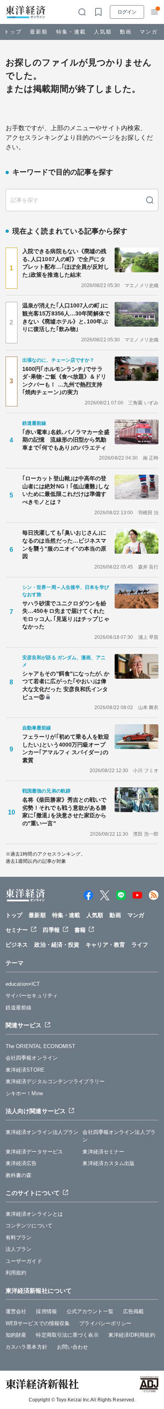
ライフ (139, 944)
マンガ (149, 32)
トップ (13, 32)
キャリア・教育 (105, 944)
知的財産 (16, 1335)
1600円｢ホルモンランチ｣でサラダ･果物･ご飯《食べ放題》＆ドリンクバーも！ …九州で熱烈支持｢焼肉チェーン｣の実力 (64, 381)
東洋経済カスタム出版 (108, 1163)
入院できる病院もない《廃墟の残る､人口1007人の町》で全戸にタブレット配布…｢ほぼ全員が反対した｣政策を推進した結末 (65, 263)
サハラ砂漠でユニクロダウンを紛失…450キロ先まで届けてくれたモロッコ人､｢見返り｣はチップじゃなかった (65, 615)
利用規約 (16, 1273)
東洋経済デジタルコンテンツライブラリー (55, 1081)
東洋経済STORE (25, 1070)
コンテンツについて (29, 1226)
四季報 (51, 930)
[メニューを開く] (154, 12)
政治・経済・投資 (56, 944)
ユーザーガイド (24, 1261)
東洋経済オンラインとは (34, 1214)
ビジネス (17, 944)
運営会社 (16, 1311)
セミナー (17, 930)
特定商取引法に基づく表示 (67, 1335)
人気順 (103, 32)
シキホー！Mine (24, 1093)
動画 (126, 32)
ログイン (127, 12)
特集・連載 (71, 32)
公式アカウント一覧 (89, 1311)
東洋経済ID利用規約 (131, 1335)
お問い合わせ (72, 1347)
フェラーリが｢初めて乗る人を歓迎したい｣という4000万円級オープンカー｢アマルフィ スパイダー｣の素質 (65, 748)
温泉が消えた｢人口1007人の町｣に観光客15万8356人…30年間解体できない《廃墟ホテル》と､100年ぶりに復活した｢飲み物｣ (66, 317)
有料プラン (19, 1238)
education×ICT (23, 984)
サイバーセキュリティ (32, 996)
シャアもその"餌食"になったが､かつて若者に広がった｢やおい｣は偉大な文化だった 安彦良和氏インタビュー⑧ (65, 685)
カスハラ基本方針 (26, 1347)
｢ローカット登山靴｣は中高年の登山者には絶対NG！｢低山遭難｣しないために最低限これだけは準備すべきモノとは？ (65, 490)
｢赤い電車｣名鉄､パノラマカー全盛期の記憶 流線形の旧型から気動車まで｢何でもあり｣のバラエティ (65, 440)
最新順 (39, 32)
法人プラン (19, 1249)
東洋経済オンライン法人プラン (42, 1132)
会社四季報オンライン (32, 1058)
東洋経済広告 (21, 1163)
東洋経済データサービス (34, 1152)
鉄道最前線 (19, 1008)
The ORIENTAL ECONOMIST (40, 1046)
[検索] (149, 200)
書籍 (80, 930)
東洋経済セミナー (103, 1152)
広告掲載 (133, 1311)
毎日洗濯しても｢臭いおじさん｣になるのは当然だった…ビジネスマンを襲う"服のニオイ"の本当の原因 (64, 544)
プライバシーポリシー (105, 1323)
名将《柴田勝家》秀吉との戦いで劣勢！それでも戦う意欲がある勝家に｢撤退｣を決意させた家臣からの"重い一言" (64, 811)
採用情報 (46, 1311)
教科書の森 (19, 1175)
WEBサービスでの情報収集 (38, 1323)
